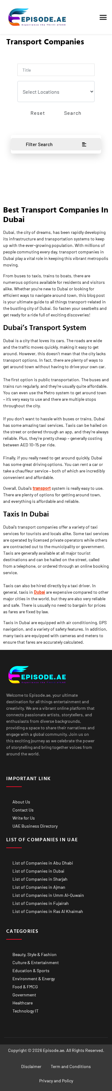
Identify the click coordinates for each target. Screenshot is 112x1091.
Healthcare (22, 1002)
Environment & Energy (33, 978)
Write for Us (23, 817)
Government (24, 994)
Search (73, 113)
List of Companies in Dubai (38, 871)
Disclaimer (31, 1066)
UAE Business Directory (35, 826)
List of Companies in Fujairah (40, 903)
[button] (103, 17)
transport (42, 488)
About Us (21, 801)
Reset (37, 113)
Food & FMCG (25, 986)
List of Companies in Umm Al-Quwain (48, 895)
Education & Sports (30, 970)
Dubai (39, 592)
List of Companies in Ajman (38, 887)
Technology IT (25, 1010)
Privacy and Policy (56, 1080)
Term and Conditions (71, 1066)
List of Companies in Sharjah (40, 879)
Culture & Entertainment (35, 962)
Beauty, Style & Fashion (34, 954)
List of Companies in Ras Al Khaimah (47, 911)
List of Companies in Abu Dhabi (42, 862)
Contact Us (23, 809)
